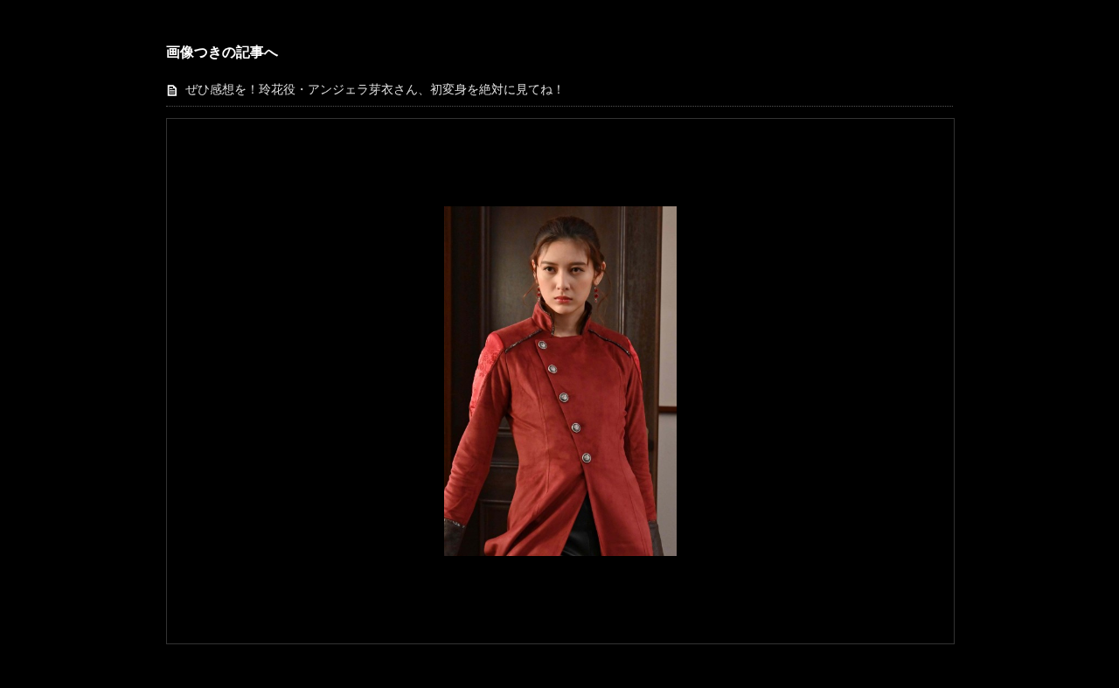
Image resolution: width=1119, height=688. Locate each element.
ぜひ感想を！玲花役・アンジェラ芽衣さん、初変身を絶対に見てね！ (375, 89)
